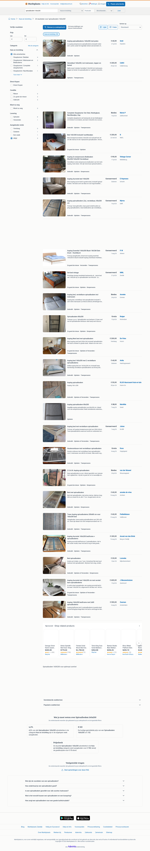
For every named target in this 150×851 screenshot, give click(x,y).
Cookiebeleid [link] (107, 827)
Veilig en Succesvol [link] (52, 827)
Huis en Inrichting (49, 34)
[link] (32, 4)
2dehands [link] (88, 832)
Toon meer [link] (16, 74)
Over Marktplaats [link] (44, 832)
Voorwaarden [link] (54, 4)
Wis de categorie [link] (33, 45)
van (11, 36)
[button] (92, 3)
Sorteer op (123, 24)
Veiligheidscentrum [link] (66, 4)
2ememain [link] (99, 832)
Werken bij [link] (57, 832)
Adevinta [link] (78, 832)
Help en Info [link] (67, 827)
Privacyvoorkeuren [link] (122, 827)
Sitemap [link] (109, 832)
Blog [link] (22, 827)
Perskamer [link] (68, 832)
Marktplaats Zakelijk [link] (35, 827)
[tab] (103, 27)
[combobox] (41, 10)
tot (25, 36)
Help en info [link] (45, 4)
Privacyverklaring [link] (94, 827)
